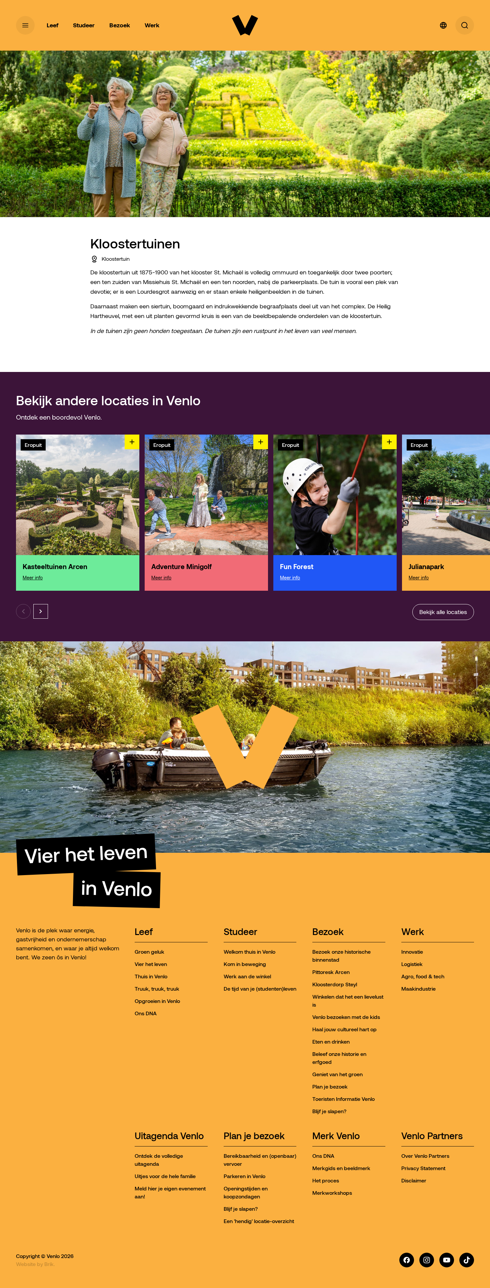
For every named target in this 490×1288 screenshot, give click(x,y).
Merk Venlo (336, 1136)
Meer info (33, 577)
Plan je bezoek (254, 1136)
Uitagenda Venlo (169, 1136)
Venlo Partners (432, 1136)
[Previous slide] (23, 611)
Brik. (49, 1264)
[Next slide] (40, 611)
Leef (144, 932)
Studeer (240, 932)
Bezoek (328, 932)
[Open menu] (25, 25)
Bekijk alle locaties (443, 612)
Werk (412, 932)
